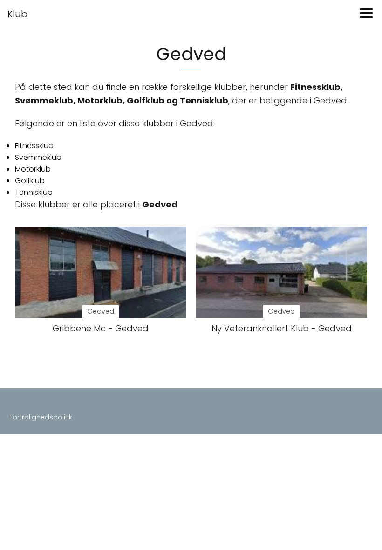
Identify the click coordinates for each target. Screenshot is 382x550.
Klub (17, 14)
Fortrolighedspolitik (40, 417)
